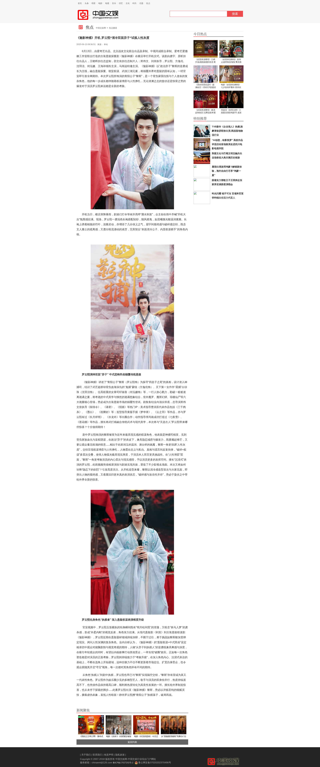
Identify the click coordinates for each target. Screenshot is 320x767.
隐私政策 (120, 754)
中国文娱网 (101, 28)
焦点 (148, 3)
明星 (94, 3)
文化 (128, 3)
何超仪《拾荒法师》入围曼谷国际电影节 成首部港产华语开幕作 (231, 111)
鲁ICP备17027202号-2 (123, 763)
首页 (80, 3)
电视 (107, 3)
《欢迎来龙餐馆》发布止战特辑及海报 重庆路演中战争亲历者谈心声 (231, 61)
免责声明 (108, 754)
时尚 (134, 3)
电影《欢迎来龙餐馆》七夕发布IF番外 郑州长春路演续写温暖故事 (231, 86)
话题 (141, 3)
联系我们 (97, 754)
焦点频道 (113, 28)
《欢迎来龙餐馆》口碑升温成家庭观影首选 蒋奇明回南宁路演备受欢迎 (205, 61)
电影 (100, 3)
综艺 (121, 3)
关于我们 (86, 754)
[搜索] (228, 14)
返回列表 (132, 742)
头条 (87, 3)
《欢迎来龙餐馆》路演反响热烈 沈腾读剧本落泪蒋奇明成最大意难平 (205, 111)
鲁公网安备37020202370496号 (154, 762)
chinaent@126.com (102, 762)
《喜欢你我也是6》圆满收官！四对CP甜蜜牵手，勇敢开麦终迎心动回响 (205, 86)
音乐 (114, 3)
